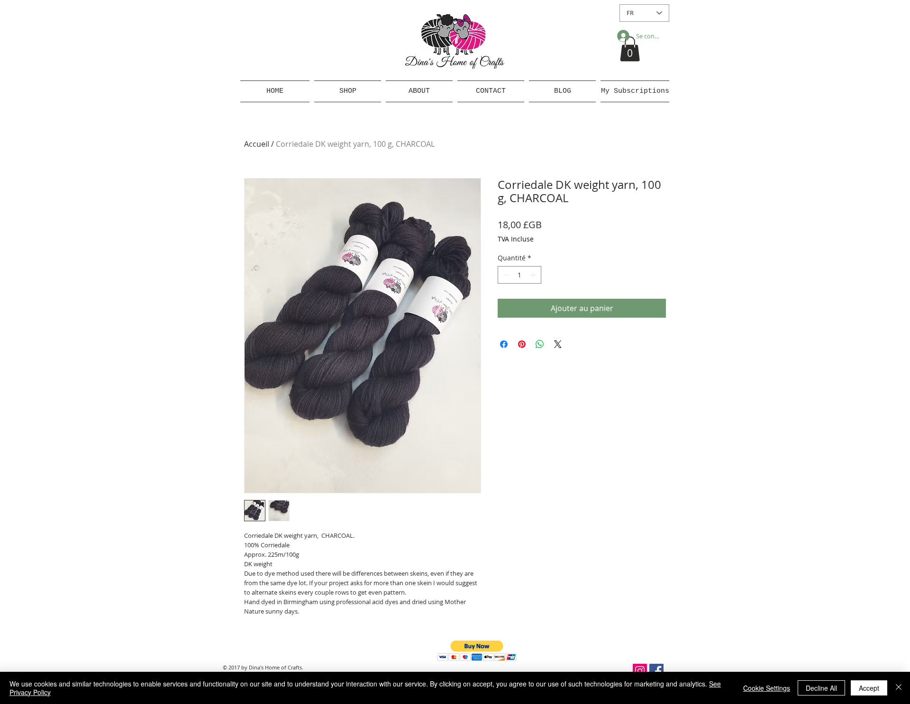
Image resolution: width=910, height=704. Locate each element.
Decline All (821, 688)
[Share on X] (558, 344)
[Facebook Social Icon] (656, 671)
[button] (629, 49)
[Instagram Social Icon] (640, 671)
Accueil (256, 144)
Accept (869, 688)
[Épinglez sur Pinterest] (522, 344)
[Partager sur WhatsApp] (540, 344)
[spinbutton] (519, 275)
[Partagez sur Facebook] (504, 344)
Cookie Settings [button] (766, 688)
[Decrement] (505, 275)
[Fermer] (898, 687)
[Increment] (534, 275)
